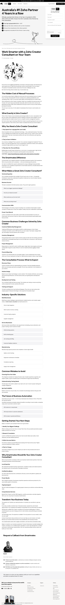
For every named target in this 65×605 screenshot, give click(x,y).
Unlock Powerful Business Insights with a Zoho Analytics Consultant (23, 154)
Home (3, 48)
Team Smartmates (6, 58)
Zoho (5, 48)
